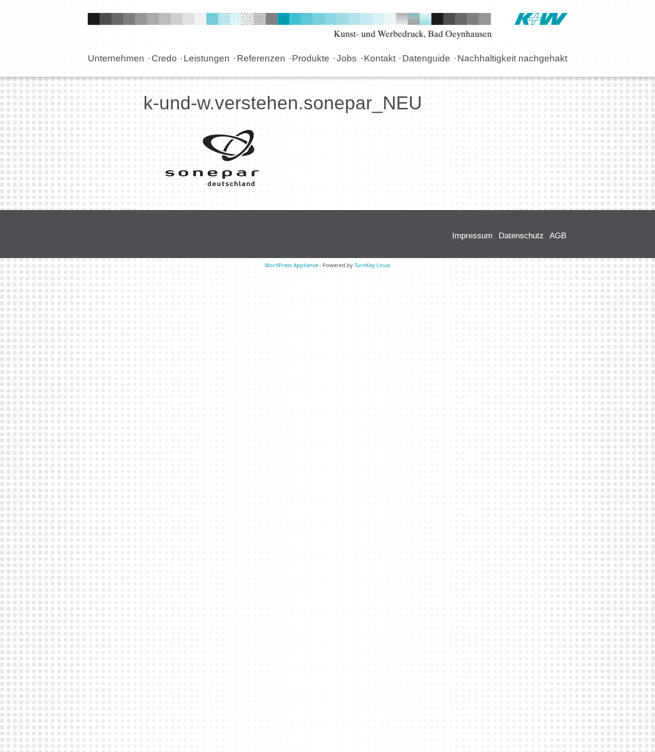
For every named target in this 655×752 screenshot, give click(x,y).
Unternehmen (116, 58)
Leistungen (207, 58)
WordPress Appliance (291, 265)
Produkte (310, 58)
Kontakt (380, 58)
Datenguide (426, 58)
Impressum (472, 235)
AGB (558, 235)
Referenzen (261, 58)
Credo (164, 58)
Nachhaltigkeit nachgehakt (512, 58)
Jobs (347, 58)
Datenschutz (521, 235)
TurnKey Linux (372, 265)
